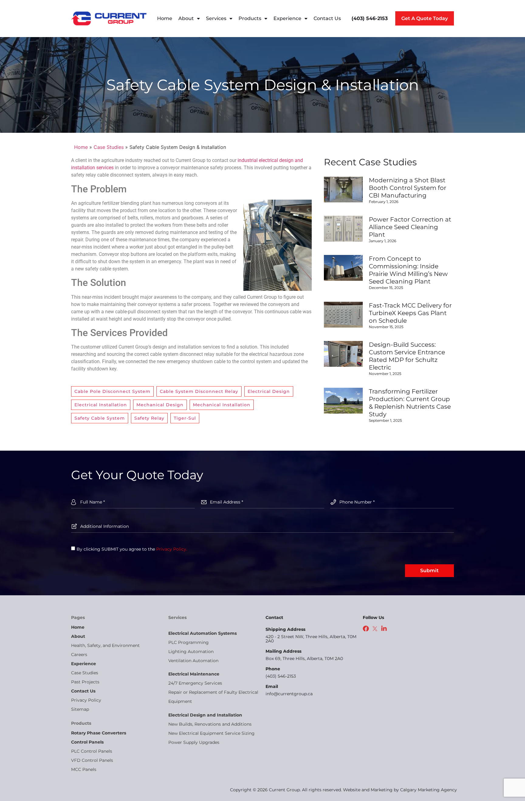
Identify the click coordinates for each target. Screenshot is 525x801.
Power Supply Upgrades (193, 742)
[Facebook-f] (366, 629)
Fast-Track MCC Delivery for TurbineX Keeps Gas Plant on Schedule (410, 313)
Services (216, 18)
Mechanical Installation (221, 404)
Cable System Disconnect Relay (199, 391)
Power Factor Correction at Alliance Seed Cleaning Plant (410, 227)
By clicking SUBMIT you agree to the (132, 549)
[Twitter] (375, 629)
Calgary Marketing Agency (428, 789)
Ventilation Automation (193, 660)
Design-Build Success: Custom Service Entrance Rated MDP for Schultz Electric (407, 356)
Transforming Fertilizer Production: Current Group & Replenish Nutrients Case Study (410, 403)
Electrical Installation (100, 404)
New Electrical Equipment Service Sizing (211, 733)
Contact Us (327, 18)
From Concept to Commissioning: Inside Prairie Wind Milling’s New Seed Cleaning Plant (408, 270)
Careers (79, 654)
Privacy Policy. (171, 549)
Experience (287, 18)
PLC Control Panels (91, 751)
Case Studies (109, 147)
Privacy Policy (86, 700)
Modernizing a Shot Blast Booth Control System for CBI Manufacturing (407, 188)
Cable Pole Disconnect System (112, 391)
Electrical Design (269, 391)
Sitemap (80, 709)
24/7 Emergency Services (195, 683)
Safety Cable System (99, 418)
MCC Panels (83, 769)
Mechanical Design (160, 404)
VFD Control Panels (92, 760)
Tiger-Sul (185, 418)
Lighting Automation (191, 651)
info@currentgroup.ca (289, 693)
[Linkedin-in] (384, 629)
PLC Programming (188, 642)
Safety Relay (149, 418)
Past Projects (85, 682)
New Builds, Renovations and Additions (210, 724)
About (186, 18)
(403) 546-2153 (281, 676)
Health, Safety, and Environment (105, 645)
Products (249, 18)
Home (164, 18)
